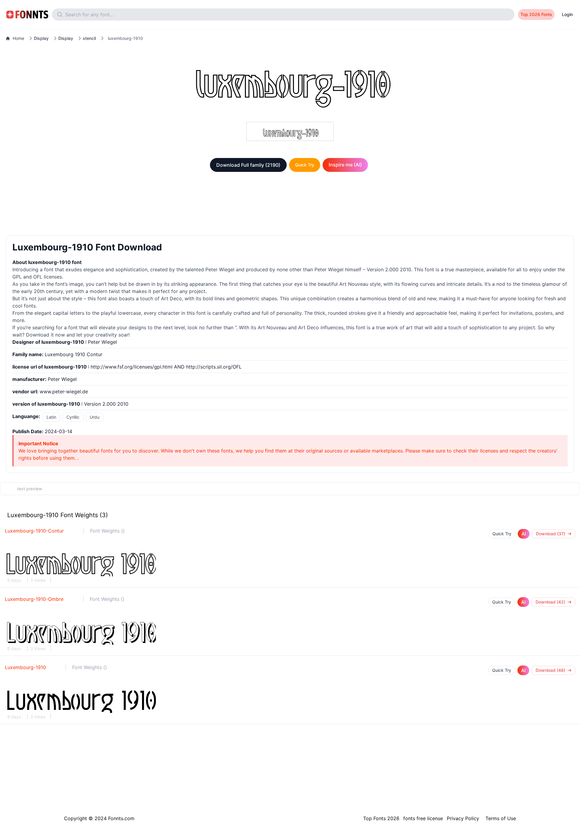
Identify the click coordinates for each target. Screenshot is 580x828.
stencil (89, 38)
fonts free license (423, 818)
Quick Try (304, 164)
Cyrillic (72, 417)
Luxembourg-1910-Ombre (34, 599)
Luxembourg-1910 (25, 667)
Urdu (94, 417)
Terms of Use (500, 818)
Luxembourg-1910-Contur (34, 531)
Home (18, 38)
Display (41, 38)
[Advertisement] (290, 204)
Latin (51, 417)
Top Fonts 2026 (381, 818)
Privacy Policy (463, 818)
